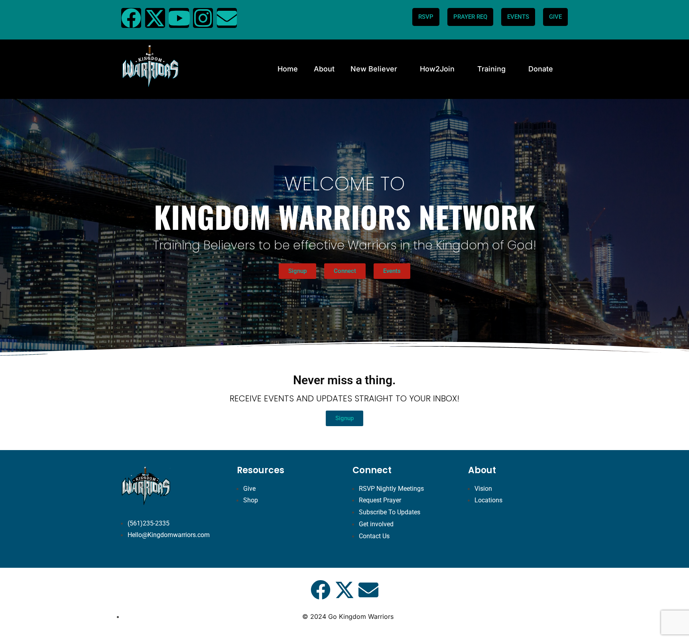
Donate (540, 69)
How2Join (437, 69)
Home (288, 69)
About (324, 69)
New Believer (373, 69)
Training (491, 69)
